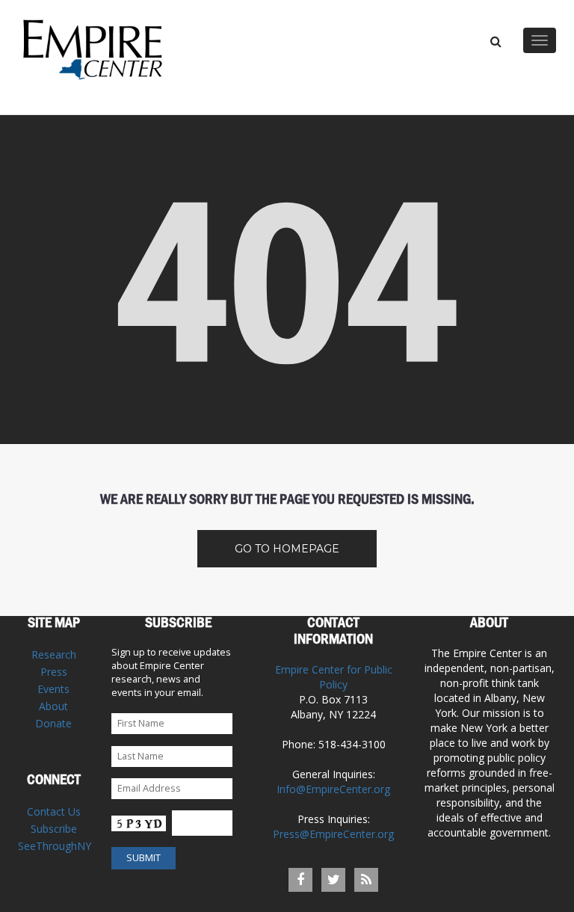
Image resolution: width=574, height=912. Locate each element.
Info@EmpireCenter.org (333, 789)
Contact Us (54, 811)
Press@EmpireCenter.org (333, 834)
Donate (53, 723)
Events (53, 689)
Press (53, 672)
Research (53, 654)
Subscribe (54, 829)
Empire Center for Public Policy (333, 676)
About (53, 706)
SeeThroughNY (54, 846)
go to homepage (287, 548)
